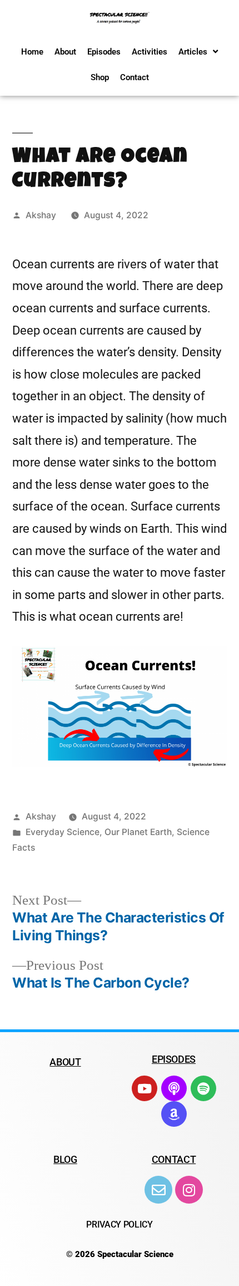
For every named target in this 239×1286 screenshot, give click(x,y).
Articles (192, 52)
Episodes (104, 52)
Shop (100, 77)
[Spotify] (203, 1088)
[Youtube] (144, 1088)
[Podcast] (174, 1088)
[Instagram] (189, 1190)
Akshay (41, 215)
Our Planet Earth (138, 832)
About (65, 52)
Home (32, 52)
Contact (134, 77)
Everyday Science (62, 832)
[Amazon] (174, 1114)
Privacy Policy (119, 1224)
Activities (149, 52)
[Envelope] (158, 1190)
